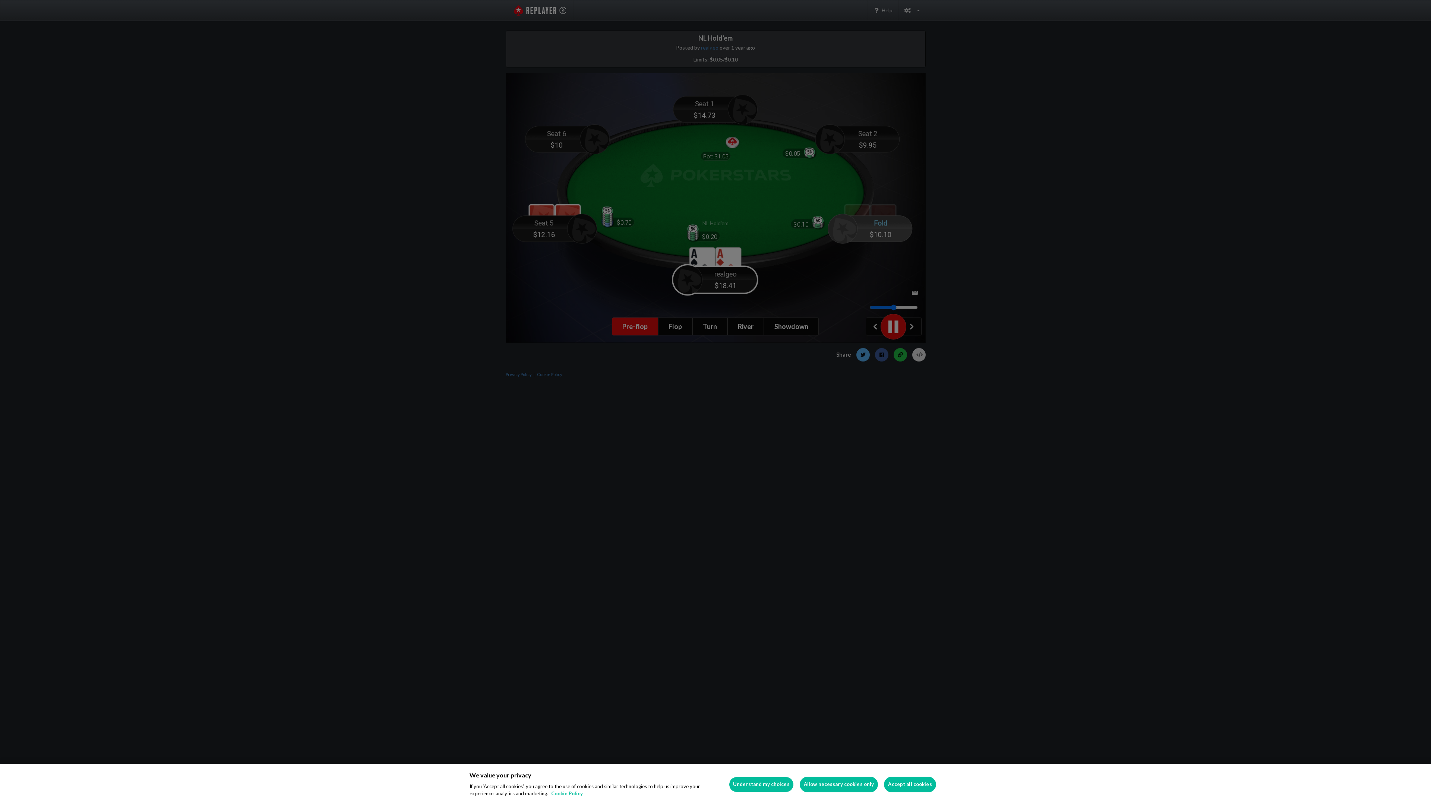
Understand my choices (761, 784)
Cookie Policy (567, 793)
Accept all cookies (910, 784)
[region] (715, 784)
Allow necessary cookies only (839, 784)
